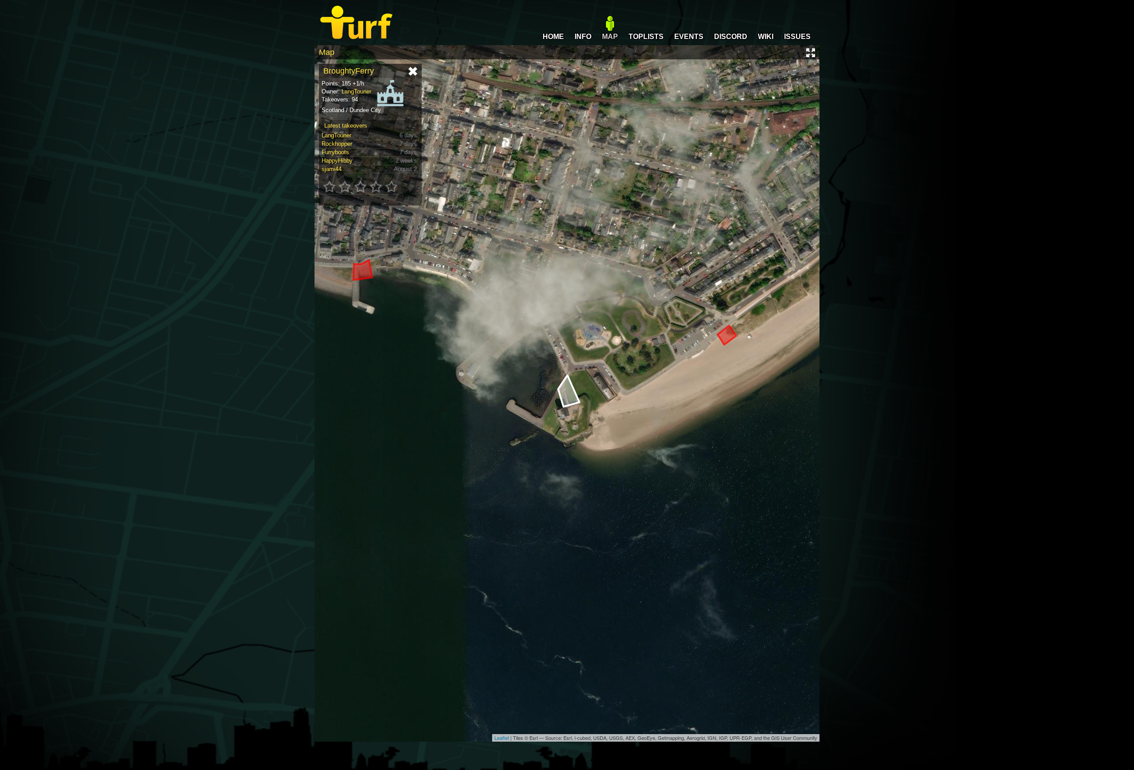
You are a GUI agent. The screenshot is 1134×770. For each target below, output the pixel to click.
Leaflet (501, 737)
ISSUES (797, 36)
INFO (583, 36)
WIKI (765, 36)
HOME (553, 36)
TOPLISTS (646, 36)
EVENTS (688, 36)
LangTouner (356, 91)
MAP (610, 36)
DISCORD (730, 36)
